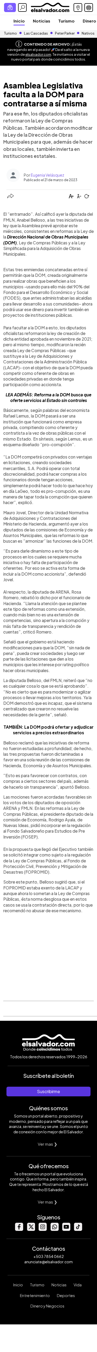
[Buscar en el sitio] (22, 7)
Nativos (88, 33)
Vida (78, 1284)
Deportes (66, 1295)
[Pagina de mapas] (78, 7)
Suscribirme (48, 1091)
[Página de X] (30, 1229)
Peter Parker (65, 33)
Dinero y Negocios (47, 1305)
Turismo (66, 20)
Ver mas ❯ (47, 1143)
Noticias (41, 20)
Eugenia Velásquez (47, 175)
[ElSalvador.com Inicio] (50, 6)
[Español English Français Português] (88, 7)
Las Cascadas (36, 33)
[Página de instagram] (42, 1229)
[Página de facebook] (19, 1229)
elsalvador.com (38, 54)
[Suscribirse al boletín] (10, 7)
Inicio (19, 20)
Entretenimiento (35, 1295)
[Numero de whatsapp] (54, 1229)
